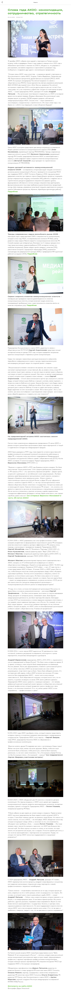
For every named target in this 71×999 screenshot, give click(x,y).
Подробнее (13, 191)
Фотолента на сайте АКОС (20, 986)
